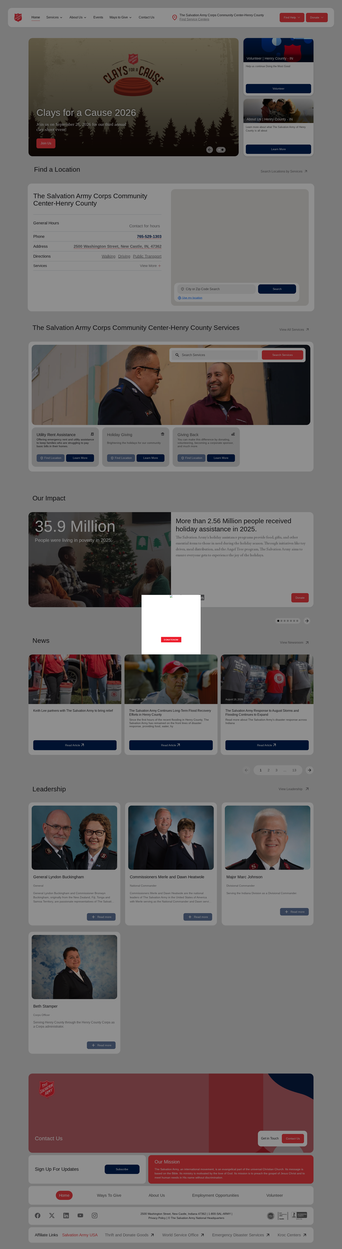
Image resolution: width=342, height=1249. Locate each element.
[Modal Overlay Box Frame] (170, 624)
